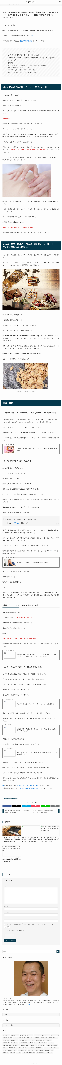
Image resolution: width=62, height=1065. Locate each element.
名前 (6, 906)
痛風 (51, 1042)
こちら (28, 1004)
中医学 (44, 1037)
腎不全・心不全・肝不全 (51, 1047)
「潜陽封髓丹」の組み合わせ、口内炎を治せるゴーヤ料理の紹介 (29, 65)
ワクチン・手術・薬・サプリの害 (22, 1037)
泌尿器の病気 (24, 1042)
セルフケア (45, 1035)
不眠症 (36, 1037)
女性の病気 (47, 1040)
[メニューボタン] (2, 2)
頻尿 (18, 1052)
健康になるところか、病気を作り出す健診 (23, 70)
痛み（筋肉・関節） (40, 1042)
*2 (51, 551)
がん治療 (14, 1035)
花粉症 (31, 1050)
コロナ (37, 1035)
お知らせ (6, 1035)
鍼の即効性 (49, 1050)
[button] (6, 806)
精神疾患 (41, 1045)
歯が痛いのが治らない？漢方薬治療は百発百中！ (32, 562)
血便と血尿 (39, 1050)
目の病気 (16, 1045)
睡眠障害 (24, 1045)
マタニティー (7, 1037)
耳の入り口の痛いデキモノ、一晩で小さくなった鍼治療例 (35, 704)
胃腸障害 (39, 1047)
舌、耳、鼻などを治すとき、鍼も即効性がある (24, 72)
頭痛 (12, 1052)
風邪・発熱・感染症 (29, 1052)
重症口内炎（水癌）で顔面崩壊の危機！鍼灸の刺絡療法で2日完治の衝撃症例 (37, 753)
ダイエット (55, 1035)
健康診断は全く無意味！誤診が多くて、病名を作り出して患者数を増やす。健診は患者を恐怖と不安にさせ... (37, 655)
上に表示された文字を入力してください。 (15, 930)
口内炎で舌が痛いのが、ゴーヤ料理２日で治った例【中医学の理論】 (37, 449)
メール (6, 912)
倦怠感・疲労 (53, 1037)
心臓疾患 (6, 1042)
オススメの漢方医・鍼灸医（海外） (28, 786)
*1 (33, 35)
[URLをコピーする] (55, 806)
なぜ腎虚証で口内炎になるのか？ (20, 67)
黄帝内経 (16, 523)
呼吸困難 (14, 1040)
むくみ (23, 1035)
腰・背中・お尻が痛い (9, 1050)
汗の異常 (14, 1042)
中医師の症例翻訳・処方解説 (10, 798)
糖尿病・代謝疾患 (52, 1045)
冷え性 (6, 1040)
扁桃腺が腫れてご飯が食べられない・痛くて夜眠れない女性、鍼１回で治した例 (37, 730)
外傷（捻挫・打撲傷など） (26, 1040)
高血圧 (49, 1052)
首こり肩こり (41, 1052)
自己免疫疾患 (22, 1050)
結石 (5, 1047)
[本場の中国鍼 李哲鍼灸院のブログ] (31, 2)
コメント (7, 886)
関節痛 (6, 1052)
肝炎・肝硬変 (29, 1047)
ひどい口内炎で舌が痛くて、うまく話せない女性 (23, 55)
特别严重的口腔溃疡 (26, 41)
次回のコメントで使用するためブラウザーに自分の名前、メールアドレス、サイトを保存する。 (30, 924)
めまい (30, 1035)
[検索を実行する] (58, 951)
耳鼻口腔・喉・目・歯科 (16, 1047)
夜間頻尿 (39, 1040)
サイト (6, 918)
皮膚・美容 (7, 1045)
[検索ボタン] (60, 2)
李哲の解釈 (11, 63)
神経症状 (33, 1045)
